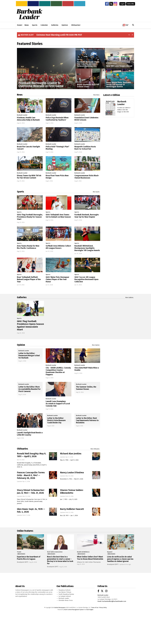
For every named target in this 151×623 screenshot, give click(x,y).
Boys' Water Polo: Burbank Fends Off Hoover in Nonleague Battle (118, 84)
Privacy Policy (103, 607)
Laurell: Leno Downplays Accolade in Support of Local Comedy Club (58, 403)
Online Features (25, 530)
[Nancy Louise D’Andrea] (96, 475)
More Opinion (96, 345)
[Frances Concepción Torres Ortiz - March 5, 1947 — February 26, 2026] (53, 475)
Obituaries (22, 448)
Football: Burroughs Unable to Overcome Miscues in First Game (40, 84)
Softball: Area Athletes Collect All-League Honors (58, 247)
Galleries (22, 297)
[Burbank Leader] (110, 110)
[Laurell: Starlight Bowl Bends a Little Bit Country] (30, 420)
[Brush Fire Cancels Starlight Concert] (30, 134)
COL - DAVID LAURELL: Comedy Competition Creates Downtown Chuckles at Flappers (58, 371)
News (19, 94)
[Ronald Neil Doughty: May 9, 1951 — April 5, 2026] (53, 456)
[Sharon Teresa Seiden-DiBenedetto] (96, 493)
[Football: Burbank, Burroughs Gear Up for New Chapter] (87, 202)
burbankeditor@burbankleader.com (114, 601)
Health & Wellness (83, 552)
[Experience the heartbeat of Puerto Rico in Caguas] (30, 542)
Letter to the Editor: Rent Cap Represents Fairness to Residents (87, 420)
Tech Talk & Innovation (55, 552)
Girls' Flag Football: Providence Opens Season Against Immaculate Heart (30, 325)
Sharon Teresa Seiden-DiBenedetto (72, 491)
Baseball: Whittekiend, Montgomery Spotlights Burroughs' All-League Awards (87, 248)
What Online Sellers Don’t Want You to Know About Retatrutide (90, 558)
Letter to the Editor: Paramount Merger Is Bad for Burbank (29, 355)
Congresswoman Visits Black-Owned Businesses (86, 176)
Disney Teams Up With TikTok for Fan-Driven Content (29, 176)
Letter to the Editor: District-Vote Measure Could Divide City (56, 420)
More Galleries (129, 297)
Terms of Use (94, 607)
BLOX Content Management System (74, 609)
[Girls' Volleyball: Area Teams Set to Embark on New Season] (58, 202)
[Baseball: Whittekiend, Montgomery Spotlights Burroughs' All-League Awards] (87, 233)
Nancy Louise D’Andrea (72, 472)
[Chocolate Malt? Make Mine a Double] (87, 355)
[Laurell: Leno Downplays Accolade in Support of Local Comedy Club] (58, 389)
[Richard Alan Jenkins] (96, 456)
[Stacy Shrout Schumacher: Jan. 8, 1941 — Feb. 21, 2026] (53, 493)
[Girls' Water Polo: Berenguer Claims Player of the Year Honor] (58, 265)
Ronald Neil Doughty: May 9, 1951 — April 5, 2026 (31, 455)
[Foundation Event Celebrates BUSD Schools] (87, 105)
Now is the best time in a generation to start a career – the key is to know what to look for (60, 560)
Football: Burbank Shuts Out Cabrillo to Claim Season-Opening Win (88, 64)
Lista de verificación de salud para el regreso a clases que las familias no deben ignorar (120, 559)
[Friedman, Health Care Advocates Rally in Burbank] (30, 105)
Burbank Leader (82, 82)
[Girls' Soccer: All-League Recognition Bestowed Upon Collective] (87, 265)
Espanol (109, 552)
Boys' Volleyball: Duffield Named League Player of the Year (29, 279)
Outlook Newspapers (60, 607)
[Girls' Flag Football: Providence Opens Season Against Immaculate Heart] (30, 308)
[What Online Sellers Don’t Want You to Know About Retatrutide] (90, 542)
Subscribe (130, 4)
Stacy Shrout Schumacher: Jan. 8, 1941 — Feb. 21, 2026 (30, 491)
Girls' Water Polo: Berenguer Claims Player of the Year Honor (57, 279)
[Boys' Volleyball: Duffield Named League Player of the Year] (30, 265)
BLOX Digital (90, 609)
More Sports (96, 192)
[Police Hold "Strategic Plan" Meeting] (58, 134)
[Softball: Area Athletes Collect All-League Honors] (58, 233)
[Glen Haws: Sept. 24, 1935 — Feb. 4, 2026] (53, 512)
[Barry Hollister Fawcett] (96, 512)
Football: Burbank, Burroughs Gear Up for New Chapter (86, 216)
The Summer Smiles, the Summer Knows (86, 388)
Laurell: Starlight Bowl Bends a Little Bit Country (30, 433)
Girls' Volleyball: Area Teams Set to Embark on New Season (58, 216)
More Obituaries (95, 449)
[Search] (133, 25)
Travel (19, 552)
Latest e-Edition (111, 95)
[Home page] (29, 14)
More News (96, 95)
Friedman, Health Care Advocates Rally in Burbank (28, 118)
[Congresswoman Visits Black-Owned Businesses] (87, 163)
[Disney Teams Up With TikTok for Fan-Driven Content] (30, 163)
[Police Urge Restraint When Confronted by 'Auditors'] (58, 105)
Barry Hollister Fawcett (72, 509)
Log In (122, 4)
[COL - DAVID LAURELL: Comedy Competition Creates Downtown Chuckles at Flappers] (58, 355)
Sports (20, 80)
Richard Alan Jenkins (70, 453)
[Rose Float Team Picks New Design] (58, 163)
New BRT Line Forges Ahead (119, 66)
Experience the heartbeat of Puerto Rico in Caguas (28, 558)
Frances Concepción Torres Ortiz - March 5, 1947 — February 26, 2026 (31, 475)
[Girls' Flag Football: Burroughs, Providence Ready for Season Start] (30, 202)
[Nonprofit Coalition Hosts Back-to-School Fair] (87, 134)
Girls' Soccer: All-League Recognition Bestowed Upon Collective (86, 279)
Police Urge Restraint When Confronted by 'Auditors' (57, 118)
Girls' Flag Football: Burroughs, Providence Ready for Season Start (30, 217)
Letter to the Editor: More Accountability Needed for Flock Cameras (29, 389)
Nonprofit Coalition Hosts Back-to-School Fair (85, 148)
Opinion (21, 344)
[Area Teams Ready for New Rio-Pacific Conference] (30, 233)
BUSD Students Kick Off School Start (88, 85)
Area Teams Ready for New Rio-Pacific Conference (28, 247)
